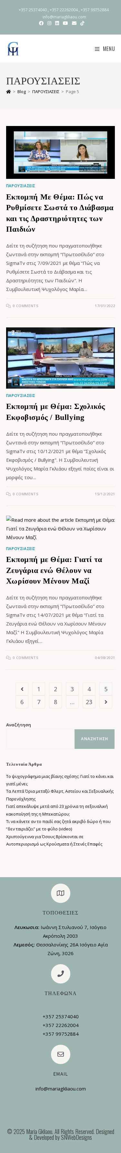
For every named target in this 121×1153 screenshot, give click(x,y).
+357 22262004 (64, 10)
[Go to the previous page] (21, 689)
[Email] (60, 1054)
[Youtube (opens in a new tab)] (65, 23)
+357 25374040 (33, 10)
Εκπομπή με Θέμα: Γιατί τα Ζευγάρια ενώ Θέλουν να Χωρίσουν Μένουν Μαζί (54, 570)
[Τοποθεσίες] (60, 893)
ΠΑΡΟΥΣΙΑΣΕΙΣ (20, 186)
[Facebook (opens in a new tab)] (41, 23)
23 (89, 702)
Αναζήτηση (18, 725)
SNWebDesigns (76, 1137)
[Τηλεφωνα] (60, 973)
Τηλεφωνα (61, 993)
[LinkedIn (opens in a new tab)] (57, 23)
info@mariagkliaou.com (64, 17)
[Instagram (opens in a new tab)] (49, 23)
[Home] (8, 91)
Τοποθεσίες (60, 912)
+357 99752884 (95, 10)
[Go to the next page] (105, 701)
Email (60, 1074)
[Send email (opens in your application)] (74, 23)
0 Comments (25, 305)
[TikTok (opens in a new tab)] (81, 23)
